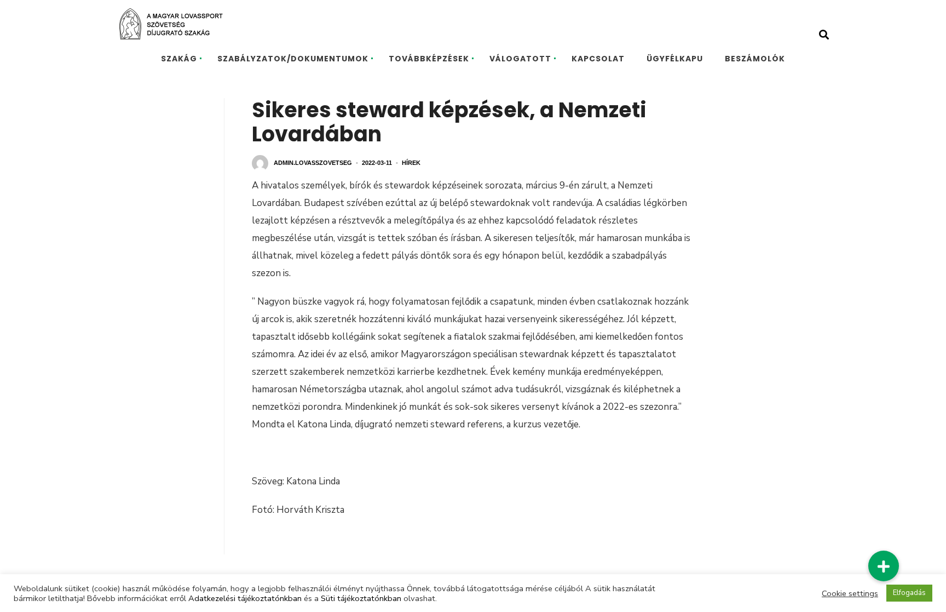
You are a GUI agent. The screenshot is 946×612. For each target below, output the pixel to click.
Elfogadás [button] (909, 593)
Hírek (411, 162)
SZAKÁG (179, 58)
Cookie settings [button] (850, 593)
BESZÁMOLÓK (755, 58)
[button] (883, 566)
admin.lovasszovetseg (313, 162)
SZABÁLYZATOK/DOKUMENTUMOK (292, 58)
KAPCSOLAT (598, 58)
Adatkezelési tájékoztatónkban (245, 598)
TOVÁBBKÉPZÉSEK (429, 58)
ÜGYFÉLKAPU (675, 58)
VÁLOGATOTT (520, 58)
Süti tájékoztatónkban (361, 598)
